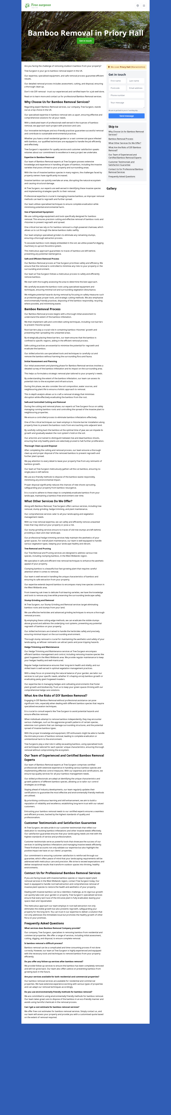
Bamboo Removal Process (121, 138)
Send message (127, 116)
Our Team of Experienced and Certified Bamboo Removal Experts (125, 156)
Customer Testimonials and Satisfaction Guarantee (121, 163)
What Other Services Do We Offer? (125, 143)
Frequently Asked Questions (122, 176)
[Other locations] (137, 5)
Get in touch (85, 40)
